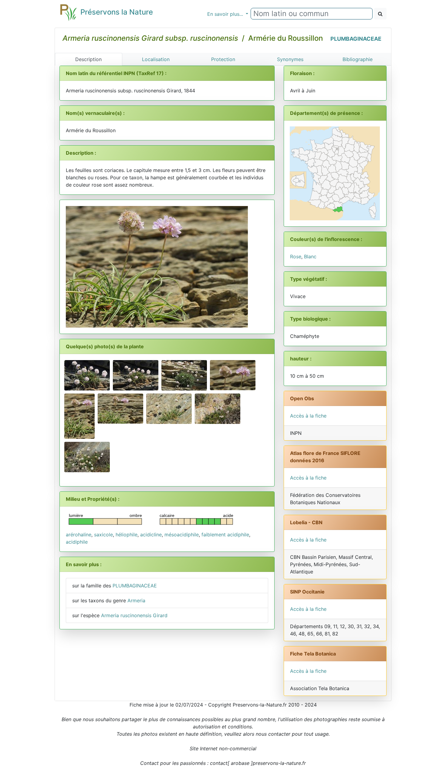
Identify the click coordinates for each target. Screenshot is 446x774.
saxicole (103, 534)
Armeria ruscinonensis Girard (134, 615)
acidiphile (77, 542)
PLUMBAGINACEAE (355, 39)
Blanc (310, 256)
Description (88, 59)
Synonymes (290, 59)
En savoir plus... (226, 14)
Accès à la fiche (308, 416)
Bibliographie (358, 59)
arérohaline (78, 534)
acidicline (151, 534)
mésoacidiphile (181, 534)
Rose (295, 256)
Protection (223, 59)
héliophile (126, 534)
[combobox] (312, 13)
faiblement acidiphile (225, 534)
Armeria (136, 600)
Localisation (156, 59)
